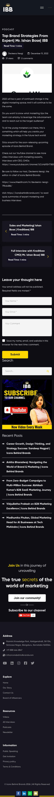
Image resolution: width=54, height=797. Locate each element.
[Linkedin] (12, 663)
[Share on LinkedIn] (24, 793)
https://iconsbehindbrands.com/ (23, 193)
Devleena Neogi (15, 54)
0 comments (27, 58)
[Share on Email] (36, 793)
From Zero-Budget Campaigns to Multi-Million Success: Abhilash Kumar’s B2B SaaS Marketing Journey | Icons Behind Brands (28, 487)
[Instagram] (18, 663)
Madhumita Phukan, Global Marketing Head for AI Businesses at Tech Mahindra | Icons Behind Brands (28, 522)
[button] (27, 598)
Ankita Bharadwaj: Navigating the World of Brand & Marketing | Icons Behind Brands (27, 467)
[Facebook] (25, 663)
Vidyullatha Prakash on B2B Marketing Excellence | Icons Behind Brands (29, 506)
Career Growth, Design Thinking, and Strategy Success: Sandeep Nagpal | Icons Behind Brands (28, 448)
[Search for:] (27, 371)
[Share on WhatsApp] (30, 793)
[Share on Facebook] (18, 793)
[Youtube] (5, 663)
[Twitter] (32, 663)
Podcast (8, 29)
